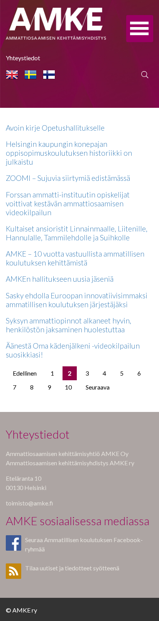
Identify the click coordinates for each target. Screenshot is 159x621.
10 (68, 387)
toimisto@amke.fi (29, 503)
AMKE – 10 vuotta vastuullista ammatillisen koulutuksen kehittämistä (75, 258)
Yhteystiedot (23, 57)
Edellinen (25, 373)
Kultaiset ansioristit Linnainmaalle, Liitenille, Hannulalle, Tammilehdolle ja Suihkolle (76, 233)
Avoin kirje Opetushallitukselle (55, 127)
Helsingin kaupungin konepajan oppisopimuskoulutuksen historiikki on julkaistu (69, 153)
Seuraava (98, 387)
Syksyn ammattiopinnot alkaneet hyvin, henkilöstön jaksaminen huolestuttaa (68, 325)
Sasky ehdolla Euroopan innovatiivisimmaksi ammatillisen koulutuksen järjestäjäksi (76, 300)
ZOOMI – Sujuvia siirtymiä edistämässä (68, 178)
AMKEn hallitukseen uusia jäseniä (59, 278)
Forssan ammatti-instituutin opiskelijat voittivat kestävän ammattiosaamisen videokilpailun (68, 203)
